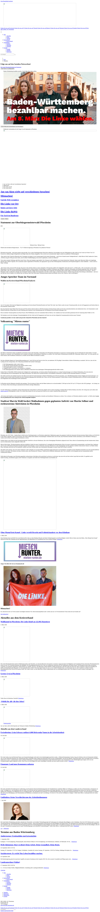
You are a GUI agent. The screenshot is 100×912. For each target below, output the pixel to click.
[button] (50, 98)
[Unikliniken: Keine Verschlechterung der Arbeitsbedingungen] (50, 811)
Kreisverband (7, 40)
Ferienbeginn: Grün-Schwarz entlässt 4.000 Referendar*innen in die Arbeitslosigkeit (32, 732)
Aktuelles (8, 36)
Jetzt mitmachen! (4, 614)
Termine (8, 38)
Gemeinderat (6, 42)
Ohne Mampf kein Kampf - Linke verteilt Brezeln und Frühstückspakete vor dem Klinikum (35, 532)
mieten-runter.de (4, 391)
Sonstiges (8, 46)
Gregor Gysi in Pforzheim (10, 674)
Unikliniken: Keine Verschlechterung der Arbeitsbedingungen (24, 797)
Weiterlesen (59, 539)
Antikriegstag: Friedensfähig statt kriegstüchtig (18, 836)
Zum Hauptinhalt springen (7, 1)
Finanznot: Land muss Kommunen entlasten (17, 764)
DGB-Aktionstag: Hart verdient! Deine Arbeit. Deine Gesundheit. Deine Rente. (30, 845)
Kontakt (5, 47)
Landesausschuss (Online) (10, 862)
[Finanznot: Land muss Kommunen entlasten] (50, 778)
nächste (7, 828)
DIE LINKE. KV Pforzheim (7, 29)
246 (4, 828)
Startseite (6, 892)
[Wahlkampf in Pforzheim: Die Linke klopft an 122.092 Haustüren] (50, 644)
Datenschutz (6, 895)
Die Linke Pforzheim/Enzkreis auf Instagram (11, 67)
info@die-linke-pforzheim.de (7, 905)
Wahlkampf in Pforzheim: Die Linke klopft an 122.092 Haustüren (25, 622)
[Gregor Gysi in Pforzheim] (50, 688)
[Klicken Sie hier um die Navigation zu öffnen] (1, 32)
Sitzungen (8, 45)
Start (5, 34)
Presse (7, 37)
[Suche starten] (15, 909)
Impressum (8, 51)
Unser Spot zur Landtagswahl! (7, 68)
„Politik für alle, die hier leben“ (12, 701)
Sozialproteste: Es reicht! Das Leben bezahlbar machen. (22, 853)
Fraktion (8, 43)
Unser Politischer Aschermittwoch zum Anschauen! (12, 126)
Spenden (8, 50)
